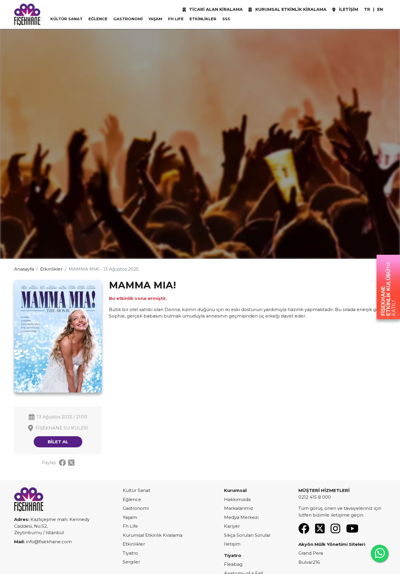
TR (367, 9)
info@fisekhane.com (49, 541)
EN (380, 9)
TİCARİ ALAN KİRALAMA (215, 9)
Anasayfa (24, 269)
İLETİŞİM (348, 9)
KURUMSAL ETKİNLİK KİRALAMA (290, 9)
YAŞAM (155, 18)
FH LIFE (176, 18)
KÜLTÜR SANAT (66, 18)
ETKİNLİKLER (202, 18)
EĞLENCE (97, 18)
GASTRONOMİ (128, 18)
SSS (226, 18)
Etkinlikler (51, 269)
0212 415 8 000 (314, 497)
